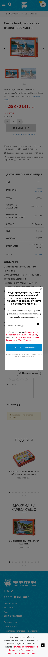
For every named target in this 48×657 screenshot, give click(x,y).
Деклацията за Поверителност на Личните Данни (22, 333)
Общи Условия (24, 340)
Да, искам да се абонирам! (24, 347)
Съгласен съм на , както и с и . (23, 336)
